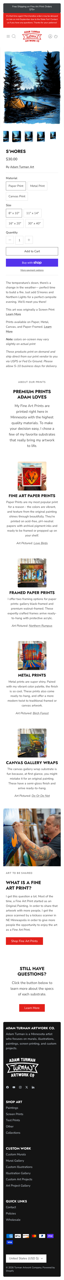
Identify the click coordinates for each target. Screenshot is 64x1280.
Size (8, 205)
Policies (11, 1213)
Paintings (12, 1108)
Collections (13, 1133)
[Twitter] (26, 1087)
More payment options (32, 270)
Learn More (13, 314)
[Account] (48, 36)
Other (9, 1126)
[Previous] (8, 8)
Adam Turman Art (22, 167)
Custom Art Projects (19, 1179)
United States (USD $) (24, 1258)
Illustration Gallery (18, 1173)
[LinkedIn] (33, 1087)
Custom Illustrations (19, 1167)
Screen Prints (14, 1114)
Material (11, 178)
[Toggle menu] (8, 36)
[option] (32, 87)
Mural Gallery (15, 1161)
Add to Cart (32, 251)
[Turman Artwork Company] (32, 36)
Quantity (12, 232)
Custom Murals (16, 1154)
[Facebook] (7, 1087)
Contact (11, 1207)
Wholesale (13, 1220)
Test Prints (13, 1120)
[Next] (55, 8)
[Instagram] (20, 1087)
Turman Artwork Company (27, 1267)
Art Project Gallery (18, 1186)
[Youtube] (14, 1087)
